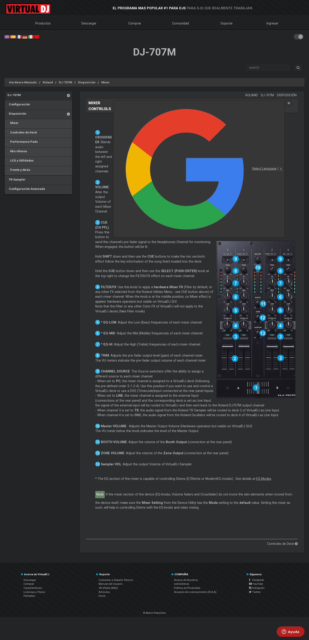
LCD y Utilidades (20, 160)
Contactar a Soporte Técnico (116, 580)
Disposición (86, 82)
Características (33, 587)
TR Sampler (16, 179)
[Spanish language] (12, 36)
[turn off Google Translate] (289, 103)
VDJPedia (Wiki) (108, 587)
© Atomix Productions (154, 612)
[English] (7, 36)
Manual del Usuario (110, 583)
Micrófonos (17, 151)
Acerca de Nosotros (186, 580)
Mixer (105, 82)
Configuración (18, 104)
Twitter (256, 592)
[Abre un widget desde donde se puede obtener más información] (290, 632)
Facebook (257, 580)
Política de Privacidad (187, 587)
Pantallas (29, 595)
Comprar (134, 23)
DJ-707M (65, 82)
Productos (43, 23)
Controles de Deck (22, 132)
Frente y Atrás (18, 169)
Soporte (227, 23)
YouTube (257, 583)
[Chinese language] (36, 36)
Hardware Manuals (23, 82)
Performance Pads (22, 141)
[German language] (24, 36)
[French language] (19, 36)
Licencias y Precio (34, 592)
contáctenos (181, 583)
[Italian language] (30, 36)
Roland (48, 82)
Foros (102, 595)
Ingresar (272, 23)
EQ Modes (263, 479)
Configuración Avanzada (26, 189)
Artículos (104, 592)
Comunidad (180, 23)
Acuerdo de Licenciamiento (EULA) (195, 592)
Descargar (88, 23)
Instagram (258, 587)
